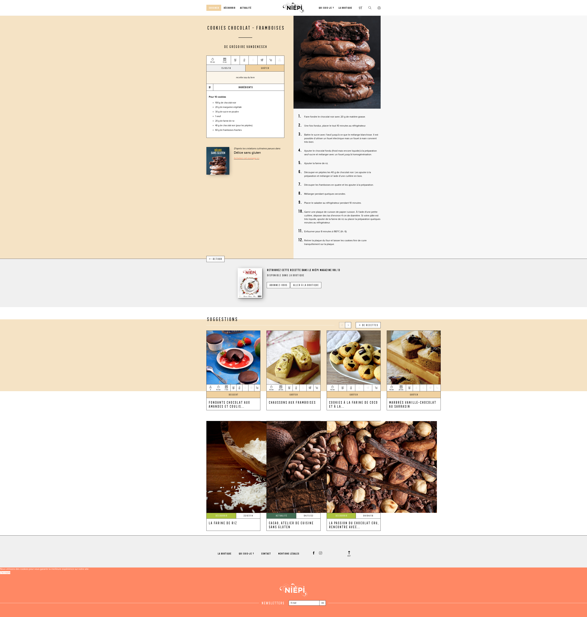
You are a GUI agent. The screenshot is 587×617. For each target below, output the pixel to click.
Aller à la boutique (306, 285)
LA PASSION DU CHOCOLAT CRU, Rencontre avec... (353, 525)
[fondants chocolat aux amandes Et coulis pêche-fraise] (233, 357)
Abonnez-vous (278, 285)
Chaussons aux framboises (292, 402)
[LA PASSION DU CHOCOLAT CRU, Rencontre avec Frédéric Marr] (382, 466)
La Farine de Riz (222, 523)
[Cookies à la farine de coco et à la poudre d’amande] (353, 357)
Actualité (245, 8)
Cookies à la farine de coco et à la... (353, 404)
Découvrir (229, 8)
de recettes (369, 325)
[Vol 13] (250, 282)
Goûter (265, 68)
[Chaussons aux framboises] (293, 357)
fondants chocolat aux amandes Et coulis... (229, 404)
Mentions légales (288, 553)
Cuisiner (214, 8)
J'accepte (5, 572)
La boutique (345, 8)
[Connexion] (379, 8)
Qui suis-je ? (326, 8)
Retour (217, 259)
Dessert (233, 394)
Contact (266, 553)
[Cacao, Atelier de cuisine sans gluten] (322, 466)
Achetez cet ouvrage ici (246, 158)
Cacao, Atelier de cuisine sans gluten (290, 525)
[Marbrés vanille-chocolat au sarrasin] (414, 357)
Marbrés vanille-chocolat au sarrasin (412, 404)
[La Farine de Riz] (262, 466)
